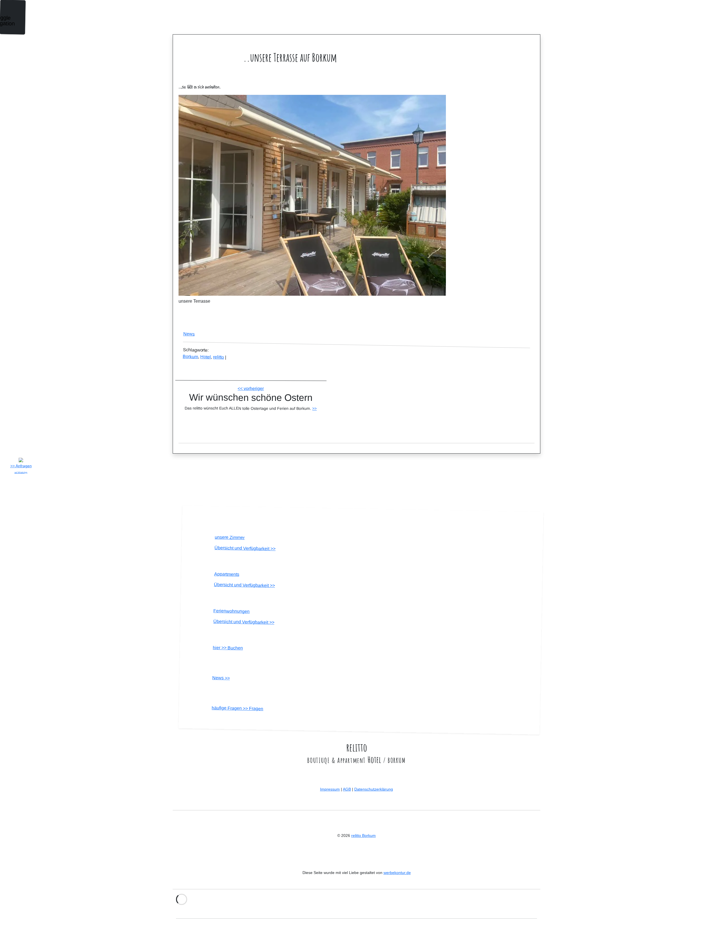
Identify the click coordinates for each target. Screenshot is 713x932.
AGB (347, 789)
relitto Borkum (363, 835)
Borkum (190, 356)
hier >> (228, 648)
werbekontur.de (397, 872)
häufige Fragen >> (237, 708)
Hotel (205, 356)
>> (314, 408)
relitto (218, 357)
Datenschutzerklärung (373, 789)
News (188, 333)
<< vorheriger (251, 388)
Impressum (330, 789)
